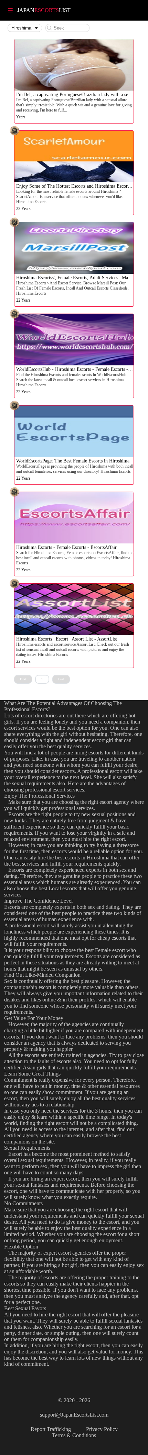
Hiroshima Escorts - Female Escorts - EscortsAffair (66, 547)
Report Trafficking (51, 1429)
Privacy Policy (102, 1429)
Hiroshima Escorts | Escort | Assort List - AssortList (66, 639)
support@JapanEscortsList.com (74, 1415)
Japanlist (44, 10)
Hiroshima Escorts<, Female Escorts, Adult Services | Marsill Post (80, 277)
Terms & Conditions (74, 1435)
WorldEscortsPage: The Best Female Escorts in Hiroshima (72, 461)
